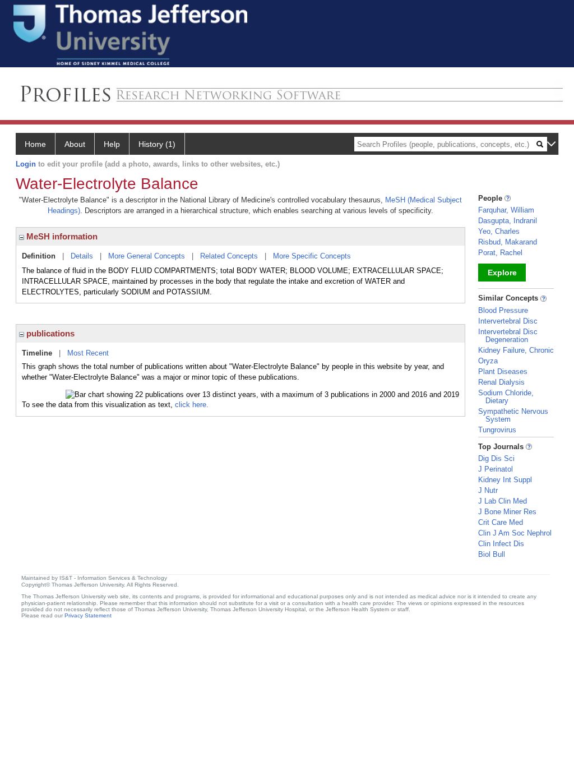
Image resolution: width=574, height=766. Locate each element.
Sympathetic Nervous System (513, 415)
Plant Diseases (502, 371)
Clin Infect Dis (501, 543)
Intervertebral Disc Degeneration (508, 335)
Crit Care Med (500, 522)
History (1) (156, 144)
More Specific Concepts (312, 256)
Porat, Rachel (500, 252)
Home (35, 144)
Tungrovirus (497, 430)
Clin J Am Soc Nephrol (515, 533)
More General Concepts (146, 256)
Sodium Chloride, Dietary (506, 397)
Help (112, 144)
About (74, 144)
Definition (38, 256)
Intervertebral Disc (508, 321)
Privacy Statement (88, 615)
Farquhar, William (506, 210)
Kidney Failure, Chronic (516, 350)
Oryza (488, 361)
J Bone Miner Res (507, 511)
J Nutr (488, 490)
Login (26, 164)
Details (82, 256)
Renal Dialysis (501, 382)
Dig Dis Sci (496, 458)
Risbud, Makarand (507, 242)
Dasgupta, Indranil (507, 220)
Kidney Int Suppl (505, 480)
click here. (192, 404)
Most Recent (88, 353)
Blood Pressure (503, 310)
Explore (502, 272)
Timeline (37, 353)
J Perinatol (495, 469)
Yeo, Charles (499, 231)
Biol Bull (491, 554)
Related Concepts (229, 256)
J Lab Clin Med (502, 501)
